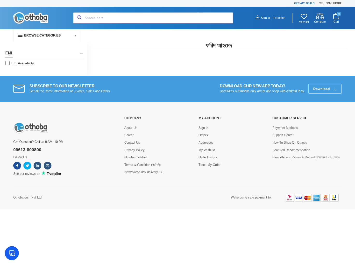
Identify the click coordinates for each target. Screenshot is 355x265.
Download (322, 89)
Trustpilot (53, 174)
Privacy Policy (134, 150)
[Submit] (79, 18)
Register (279, 18)
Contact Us (132, 142)
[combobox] (153, 17)
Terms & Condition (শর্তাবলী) (142, 165)
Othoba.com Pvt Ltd (27, 197)
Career (129, 135)
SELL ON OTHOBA (330, 3)
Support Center (282, 135)
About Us (130, 128)
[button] (47, 35)
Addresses (206, 142)
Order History (208, 157)
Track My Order (209, 165)
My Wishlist (207, 150)
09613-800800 (27, 149)
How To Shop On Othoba (289, 142)
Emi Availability (22, 63)
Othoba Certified (135, 157)
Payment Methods (285, 128)
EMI (8, 53)
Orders (203, 135)
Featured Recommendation (291, 150)
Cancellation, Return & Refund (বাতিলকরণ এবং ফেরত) (306, 157)
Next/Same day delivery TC (143, 172)
